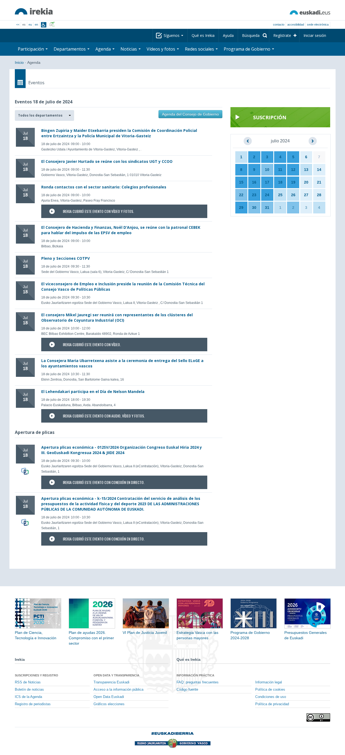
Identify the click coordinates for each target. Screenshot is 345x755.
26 (293, 195)
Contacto (278, 24)
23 (254, 195)
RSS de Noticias (28, 682)
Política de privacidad (272, 704)
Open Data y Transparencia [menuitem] (116, 675)
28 (319, 195)
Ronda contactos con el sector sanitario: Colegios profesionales (103, 186)
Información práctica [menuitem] (195, 675)
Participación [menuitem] (31, 49)
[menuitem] (253, 35)
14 (319, 169)
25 (280, 195)
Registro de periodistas (33, 704)
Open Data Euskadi (109, 697)
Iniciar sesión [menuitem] (314, 35)
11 (280, 169)
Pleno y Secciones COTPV (65, 258)
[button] (44, 115)
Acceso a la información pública (118, 689)
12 (293, 169)
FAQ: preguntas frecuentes (198, 682)
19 (293, 182)
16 (254, 182)
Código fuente (187, 689)
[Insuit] (43, 24)
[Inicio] (34, 11)
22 (241, 195)
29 (241, 207)
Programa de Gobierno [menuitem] (247, 49)
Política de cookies (270, 689)
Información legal (268, 682)
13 (306, 169)
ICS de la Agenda (28, 697)
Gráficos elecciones (109, 704)
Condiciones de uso (270, 697)
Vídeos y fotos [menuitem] (161, 49)
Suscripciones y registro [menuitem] (36, 675)
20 (306, 182)
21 (319, 182)
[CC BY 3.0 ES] (318, 717)
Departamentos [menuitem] (70, 49)
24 (267, 195)
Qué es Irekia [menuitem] (203, 35)
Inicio (19, 62)
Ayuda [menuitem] (228, 35)
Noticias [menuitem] (129, 49)
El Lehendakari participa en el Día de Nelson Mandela (92, 391)
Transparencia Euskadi (111, 682)
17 (267, 182)
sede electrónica (318, 24)
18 (280, 182)
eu (30, 24)
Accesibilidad (295, 24)
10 (267, 169)
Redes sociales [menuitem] (200, 49)
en (36, 24)
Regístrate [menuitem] (282, 35)
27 (306, 195)
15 (241, 182)
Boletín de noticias (29, 689)
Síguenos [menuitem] (172, 35)
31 (267, 207)
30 (254, 207)
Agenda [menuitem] (103, 49)
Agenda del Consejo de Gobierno (190, 114)
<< (17, 24)
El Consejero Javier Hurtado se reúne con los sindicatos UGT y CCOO (106, 161)
